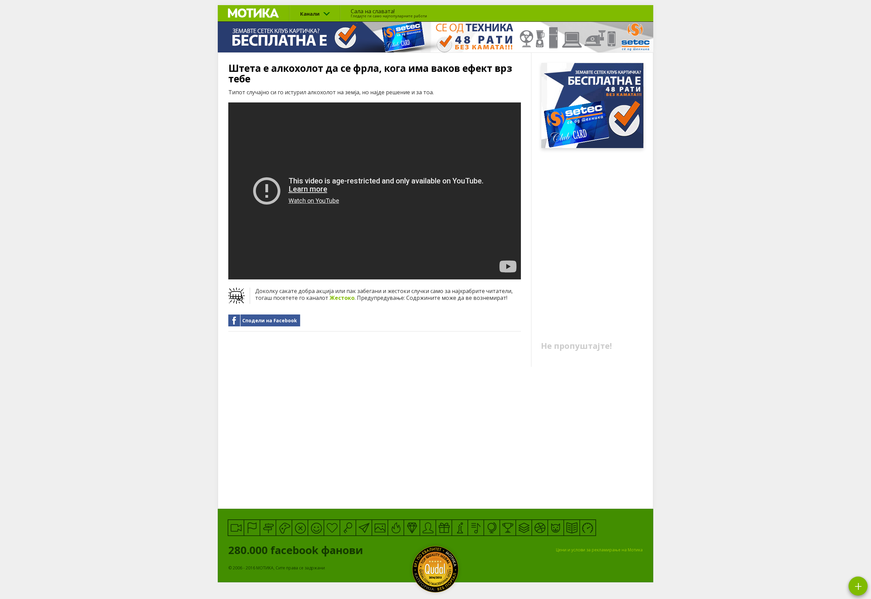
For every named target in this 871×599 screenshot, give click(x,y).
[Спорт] (539, 527)
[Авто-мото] (587, 527)
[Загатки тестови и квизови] (348, 527)
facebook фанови (297, 550)
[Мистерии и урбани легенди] (268, 527)
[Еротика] (300, 527)
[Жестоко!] (396, 527)
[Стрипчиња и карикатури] (428, 527)
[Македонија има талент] (475, 527)
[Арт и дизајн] (412, 527)
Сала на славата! (389, 12)
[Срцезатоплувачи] (332, 527)
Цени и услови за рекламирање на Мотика (599, 550)
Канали (309, 13)
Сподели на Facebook (269, 320)
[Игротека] (284, 527)
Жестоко (342, 298)
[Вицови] (316, 527)
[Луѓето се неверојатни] (364, 527)
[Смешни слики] (380, 527)
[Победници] (507, 527)
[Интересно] (444, 527)
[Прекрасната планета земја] (491, 527)
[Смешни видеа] (236, 527)
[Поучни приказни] (571, 527)
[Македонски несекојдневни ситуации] (252, 527)
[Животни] (555, 527)
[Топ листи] (523, 527)
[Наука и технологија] (459, 527)
